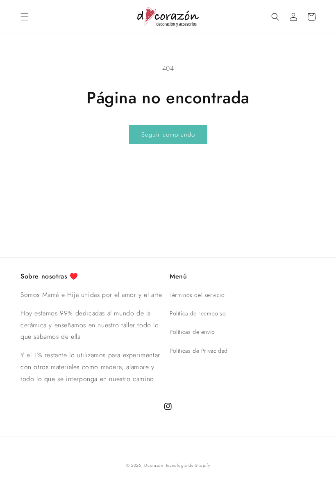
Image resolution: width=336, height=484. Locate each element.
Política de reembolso (198, 313)
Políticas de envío (192, 332)
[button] (25, 17)
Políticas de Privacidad (199, 351)
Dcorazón (153, 465)
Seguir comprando (168, 134)
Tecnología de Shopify (188, 465)
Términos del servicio (197, 295)
